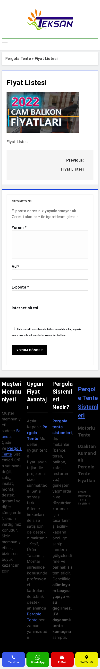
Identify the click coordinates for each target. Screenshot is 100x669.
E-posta (20, 287)
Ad (15, 266)
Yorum (19, 227)
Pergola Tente (18, 58)
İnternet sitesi (25, 308)
